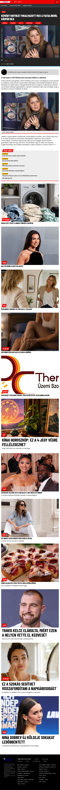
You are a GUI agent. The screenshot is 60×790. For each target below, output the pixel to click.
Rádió (45, 761)
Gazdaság (45, 759)
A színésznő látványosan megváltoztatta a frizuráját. (20, 746)
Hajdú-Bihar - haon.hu (23, 781)
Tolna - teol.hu (42, 775)
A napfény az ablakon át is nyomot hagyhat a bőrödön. (21, 692)
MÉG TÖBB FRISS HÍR (7, 178)
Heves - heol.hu (21, 783)
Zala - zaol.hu (42, 781)
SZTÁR (8, 9)
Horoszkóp (4, 5)
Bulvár (28, 761)
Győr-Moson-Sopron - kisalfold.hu (26, 779)
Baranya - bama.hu (22, 767)
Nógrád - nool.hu (43, 769)
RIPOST (3, 9)
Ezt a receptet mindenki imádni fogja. (14, 586)
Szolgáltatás (36, 761)
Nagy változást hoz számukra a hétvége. (16, 448)
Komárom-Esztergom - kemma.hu (47, 767)
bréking (5, 23)
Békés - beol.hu (21, 769)
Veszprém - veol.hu (43, 779)
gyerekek (13, 23)
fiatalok (38, 23)
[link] (6, 219)
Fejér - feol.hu (21, 777)
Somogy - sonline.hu (44, 771)
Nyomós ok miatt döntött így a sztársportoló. (18, 639)
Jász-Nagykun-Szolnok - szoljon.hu (47, 765)
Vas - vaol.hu (42, 777)
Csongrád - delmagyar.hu (24, 773)
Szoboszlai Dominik (15, 5)
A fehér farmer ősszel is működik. (12, 541)
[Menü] (56, 2)
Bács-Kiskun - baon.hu (23, 765)
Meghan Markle (27, 5)
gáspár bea (29, 23)
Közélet (36, 759)
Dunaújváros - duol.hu (23, 775)
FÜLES (13, 9)
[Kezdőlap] (5, 2)
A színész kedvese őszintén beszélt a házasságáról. (19, 495)
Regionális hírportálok (24, 759)
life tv (21, 23)
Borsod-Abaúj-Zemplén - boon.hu (26, 771)
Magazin (20, 761)
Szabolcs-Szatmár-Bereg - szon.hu (47, 773)
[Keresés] (53, 2)
